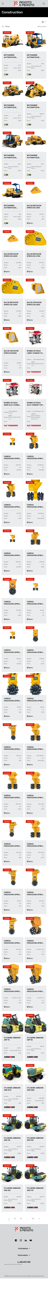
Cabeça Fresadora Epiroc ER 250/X (12, 554)
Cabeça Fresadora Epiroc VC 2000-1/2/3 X (12, 990)
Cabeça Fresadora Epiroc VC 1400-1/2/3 (35, 942)
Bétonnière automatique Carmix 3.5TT (10, 106)
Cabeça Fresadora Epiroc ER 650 (35, 699)
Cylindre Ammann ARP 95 (35, 1039)
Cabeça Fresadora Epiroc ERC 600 (35, 893)
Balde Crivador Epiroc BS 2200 (34, 303)
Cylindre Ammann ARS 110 (12, 1139)
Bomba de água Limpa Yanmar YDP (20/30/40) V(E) (35, 352)
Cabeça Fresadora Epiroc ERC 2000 (35, 796)
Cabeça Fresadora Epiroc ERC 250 (12, 845)
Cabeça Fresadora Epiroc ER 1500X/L (35, 457)
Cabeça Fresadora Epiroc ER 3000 (35, 554)
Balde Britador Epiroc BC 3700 (34, 255)
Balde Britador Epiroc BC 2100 (34, 206)
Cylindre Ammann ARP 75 (12, 1039)
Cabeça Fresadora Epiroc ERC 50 (12, 893)
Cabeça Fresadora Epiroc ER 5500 (35, 651)
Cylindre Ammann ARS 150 (12, 1189)
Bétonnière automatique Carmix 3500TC (33, 106)
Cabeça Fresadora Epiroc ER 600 (12, 699)
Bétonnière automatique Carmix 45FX (10, 156)
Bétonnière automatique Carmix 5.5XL (33, 156)
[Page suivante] (39, 1218)
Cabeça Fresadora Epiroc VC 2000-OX (35, 990)
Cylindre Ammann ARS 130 (35, 1139)
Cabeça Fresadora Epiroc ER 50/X (12, 651)
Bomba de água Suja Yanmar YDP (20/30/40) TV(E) (35, 404)
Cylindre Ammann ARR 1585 (35, 1089)
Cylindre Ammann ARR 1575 (12, 1089)
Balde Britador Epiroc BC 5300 (11, 303)
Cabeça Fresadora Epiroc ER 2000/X (35, 506)
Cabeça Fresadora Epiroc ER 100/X (12, 457)
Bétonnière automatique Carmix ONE (10, 206)
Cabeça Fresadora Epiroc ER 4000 (12, 603)
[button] (2, 3)
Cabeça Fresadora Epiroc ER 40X (35, 603)
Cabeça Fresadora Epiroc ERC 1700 (12, 796)
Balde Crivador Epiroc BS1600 (11, 352)
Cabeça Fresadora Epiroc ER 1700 (12, 506)
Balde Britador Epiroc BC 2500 (11, 255)
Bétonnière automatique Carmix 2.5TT (10, 56)
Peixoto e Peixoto (13, 1276)
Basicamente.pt (39, 1276)
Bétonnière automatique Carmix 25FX (33, 56)
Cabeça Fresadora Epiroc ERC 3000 (35, 845)
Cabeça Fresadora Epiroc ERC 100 (12, 748)
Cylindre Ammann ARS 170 (35, 1189)
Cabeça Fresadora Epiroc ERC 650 (12, 942)
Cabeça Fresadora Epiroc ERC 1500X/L (35, 748)
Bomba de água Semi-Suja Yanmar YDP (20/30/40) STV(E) (12, 404)
